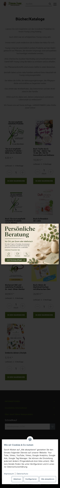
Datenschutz (22, 473)
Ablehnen (17, 479)
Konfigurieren (31, 479)
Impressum (9, 473)
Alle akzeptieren (47, 479)
